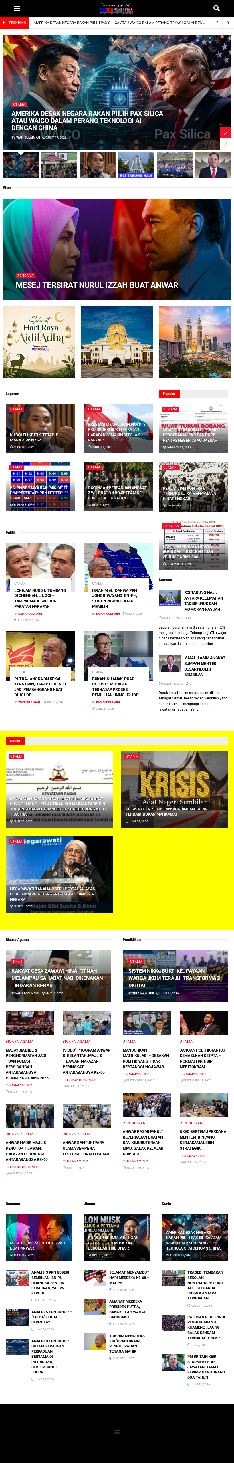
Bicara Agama (20, 1041)
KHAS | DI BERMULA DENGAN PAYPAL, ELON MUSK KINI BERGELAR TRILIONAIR (113, 1242)
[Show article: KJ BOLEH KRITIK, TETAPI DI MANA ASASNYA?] (98, 165)
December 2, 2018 (179, 505)
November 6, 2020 (179, 564)
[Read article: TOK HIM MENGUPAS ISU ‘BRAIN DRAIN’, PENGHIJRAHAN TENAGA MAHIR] (95, 1341)
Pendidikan (134, 1123)
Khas (18, 962)
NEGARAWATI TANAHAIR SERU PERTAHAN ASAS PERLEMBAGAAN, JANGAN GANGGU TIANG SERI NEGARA (52, 894)
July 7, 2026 (198, 1345)
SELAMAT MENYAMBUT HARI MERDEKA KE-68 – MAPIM (129, 1277)
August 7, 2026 (60, 296)
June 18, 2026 (169, 993)
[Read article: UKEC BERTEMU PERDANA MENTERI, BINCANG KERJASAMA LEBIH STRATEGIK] (204, 1105)
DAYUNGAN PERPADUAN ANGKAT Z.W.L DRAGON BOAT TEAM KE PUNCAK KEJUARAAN (117, 492)
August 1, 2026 (101, 447)
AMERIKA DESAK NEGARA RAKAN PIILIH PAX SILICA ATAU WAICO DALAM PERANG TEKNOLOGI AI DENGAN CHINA (127, 23)
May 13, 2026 (54, 993)
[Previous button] (225, 144)
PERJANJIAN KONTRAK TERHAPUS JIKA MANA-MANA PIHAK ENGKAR (189, 493)
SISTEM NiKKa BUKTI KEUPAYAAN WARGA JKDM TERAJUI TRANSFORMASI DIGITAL (174, 978)
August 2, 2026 (28, 620)
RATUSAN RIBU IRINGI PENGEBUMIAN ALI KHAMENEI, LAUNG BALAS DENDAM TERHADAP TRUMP (206, 1327)
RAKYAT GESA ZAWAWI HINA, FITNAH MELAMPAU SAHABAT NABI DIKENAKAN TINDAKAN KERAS (57, 978)
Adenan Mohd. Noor (81, 1079)
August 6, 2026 (24, 447)
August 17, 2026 (180, 1255)
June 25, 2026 (23, 821)
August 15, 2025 (194, 1162)
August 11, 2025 (77, 1086)
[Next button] (225, 132)
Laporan (171, 526)
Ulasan (170, 467)
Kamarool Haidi (31, 296)
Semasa (170, 409)
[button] (117, 1431)
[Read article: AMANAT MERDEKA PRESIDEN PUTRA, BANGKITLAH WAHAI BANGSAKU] (95, 1307)
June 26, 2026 (44, 1329)
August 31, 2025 (124, 1290)
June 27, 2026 (105, 708)
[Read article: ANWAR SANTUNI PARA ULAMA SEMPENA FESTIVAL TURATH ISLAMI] (87, 1116)
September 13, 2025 (140, 1080)
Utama (19, 104)
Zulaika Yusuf (77, 1161)
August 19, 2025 (137, 1167)
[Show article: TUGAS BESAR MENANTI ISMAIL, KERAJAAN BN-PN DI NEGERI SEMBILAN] (175, 165)
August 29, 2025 (20, 1091)
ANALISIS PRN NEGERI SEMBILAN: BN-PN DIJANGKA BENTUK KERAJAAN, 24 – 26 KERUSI (50, 1282)
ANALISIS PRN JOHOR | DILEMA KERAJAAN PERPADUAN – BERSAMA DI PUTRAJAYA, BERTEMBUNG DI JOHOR (50, 1356)
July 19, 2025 (75, 1167)
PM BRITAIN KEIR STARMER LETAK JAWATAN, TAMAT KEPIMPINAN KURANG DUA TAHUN (206, 1366)
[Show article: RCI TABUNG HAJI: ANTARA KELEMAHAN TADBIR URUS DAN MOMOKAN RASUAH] (136, 165)
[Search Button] (216, 8)
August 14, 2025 (124, 1358)
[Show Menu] (17, 8)
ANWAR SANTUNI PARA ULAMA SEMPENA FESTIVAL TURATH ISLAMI (86, 1148)
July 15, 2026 (100, 505)
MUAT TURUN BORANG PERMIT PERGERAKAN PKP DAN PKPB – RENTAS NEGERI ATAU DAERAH (191, 434)
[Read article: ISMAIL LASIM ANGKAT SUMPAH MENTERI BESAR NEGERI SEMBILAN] (170, 663)
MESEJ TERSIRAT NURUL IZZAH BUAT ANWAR (97, 285)
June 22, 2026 (200, 1384)
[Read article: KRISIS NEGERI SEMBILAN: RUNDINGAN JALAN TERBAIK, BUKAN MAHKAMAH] (174, 789)
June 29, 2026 (55, 702)
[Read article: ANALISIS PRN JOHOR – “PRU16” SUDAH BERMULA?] (17, 1317)
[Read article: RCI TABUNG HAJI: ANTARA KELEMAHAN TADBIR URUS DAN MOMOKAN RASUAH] (170, 598)
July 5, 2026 (134, 613)
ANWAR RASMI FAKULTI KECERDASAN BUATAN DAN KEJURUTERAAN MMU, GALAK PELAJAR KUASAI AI (143, 1142)
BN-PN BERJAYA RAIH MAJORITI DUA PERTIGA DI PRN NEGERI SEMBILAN (38, 492)
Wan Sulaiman (28, 138)
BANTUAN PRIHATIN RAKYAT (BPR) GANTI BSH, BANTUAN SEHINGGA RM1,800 (188, 551)
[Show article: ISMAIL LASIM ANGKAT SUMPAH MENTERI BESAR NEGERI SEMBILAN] (213, 165)
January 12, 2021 (178, 447)
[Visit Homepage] (117, 8)
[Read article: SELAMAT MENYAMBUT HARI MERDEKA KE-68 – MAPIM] (95, 1278)
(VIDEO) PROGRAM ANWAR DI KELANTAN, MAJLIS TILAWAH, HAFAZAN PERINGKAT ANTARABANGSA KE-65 (86, 1061)
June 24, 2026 (138, 821)
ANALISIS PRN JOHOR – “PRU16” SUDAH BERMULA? (51, 1317)
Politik (20, 672)
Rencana (25, 275)
